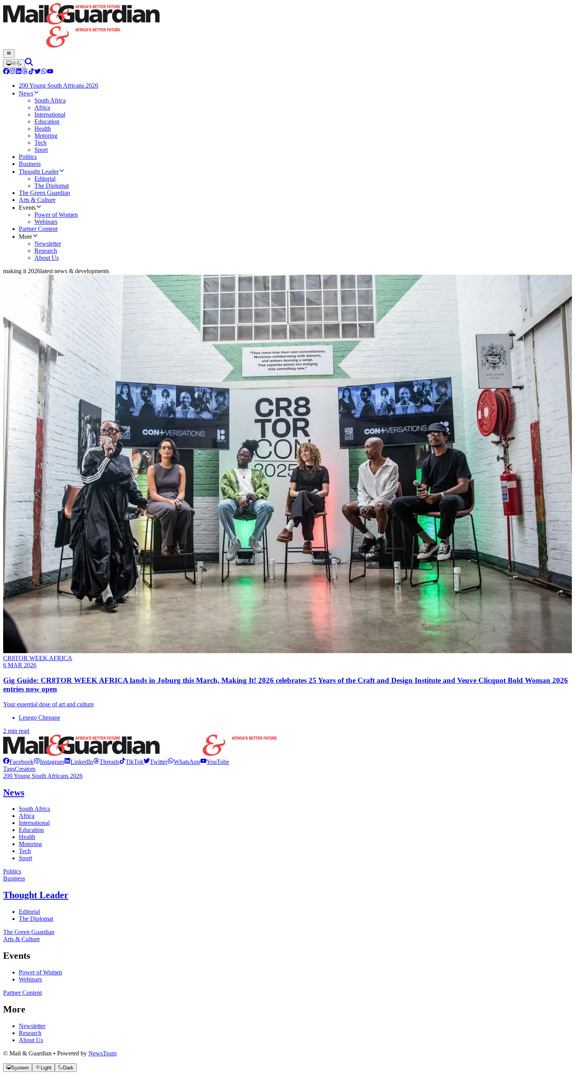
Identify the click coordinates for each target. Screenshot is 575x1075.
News (13, 792)
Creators (25, 768)
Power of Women (40, 972)
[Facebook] (6, 72)
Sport (25, 858)
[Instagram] (12, 72)
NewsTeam (102, 1053)
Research (30, 1033)
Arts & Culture (21, 939)
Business (14, 878)
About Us (31, 1040)
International (34, 822)
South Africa (34, 808)
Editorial (29, 911)
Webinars (30, 979)
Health (27, 837)
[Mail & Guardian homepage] (287, 26)
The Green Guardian (28, 932)
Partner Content (22, 992)
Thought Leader (35, 895)
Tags (9, 768)
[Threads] (25, 72)
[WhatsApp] (44, 72)
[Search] (29, 63)
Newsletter (32, 1026)
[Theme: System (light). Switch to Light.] (14, 63)
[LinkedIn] (19, 72)
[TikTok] (31, 72)
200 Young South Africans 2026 (43, 775)
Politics (12, 871)
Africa (26, 815)
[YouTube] (50, 72)
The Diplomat (36, 918)
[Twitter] (37, 72)
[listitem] (18, 761)
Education (31, 830)
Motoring (30, 844)
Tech (25, 851)
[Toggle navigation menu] (8, 53)
